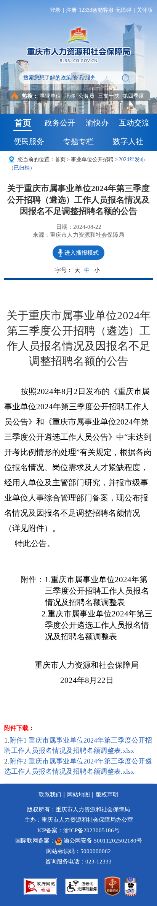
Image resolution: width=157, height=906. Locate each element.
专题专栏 (78, 141)
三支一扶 (108, 96)
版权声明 (107, 795)
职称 (69, 96)
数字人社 (128, 141)
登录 (55, 10)
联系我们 (49, 795)
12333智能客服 (96, 10)
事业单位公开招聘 (92, 159)
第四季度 (133, 96)
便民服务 (29, 141)
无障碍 (123, 10)
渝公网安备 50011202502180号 (102, 840)
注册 (71, 10)
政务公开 (60, 123)
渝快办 (97, 123)
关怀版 (145, 10)
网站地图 (78, 795)
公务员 (86, 96)
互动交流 (134, 123)
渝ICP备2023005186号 (91, 830)
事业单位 (50, 96)
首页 (22, 123)
